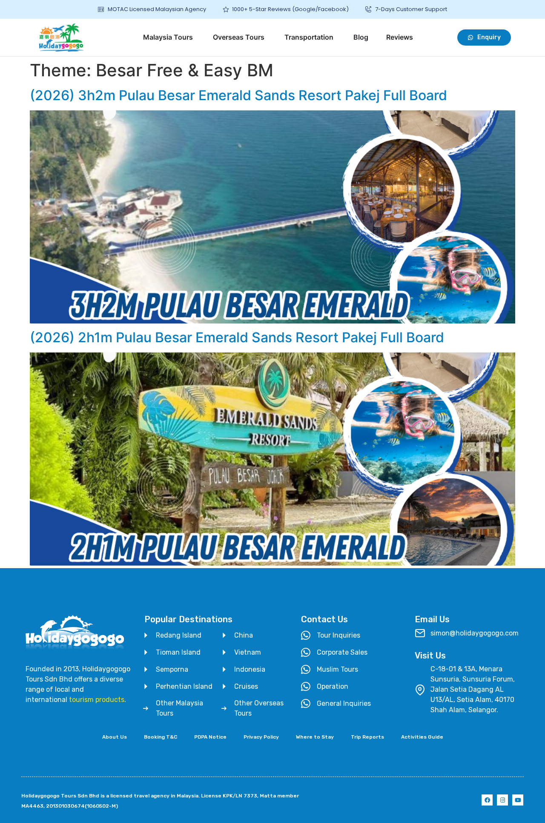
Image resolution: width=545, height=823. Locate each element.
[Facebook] (487, 800)
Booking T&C (160, 737)
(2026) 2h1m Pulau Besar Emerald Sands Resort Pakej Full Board (237, 337)
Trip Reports (367, 737)
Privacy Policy (261, 737)
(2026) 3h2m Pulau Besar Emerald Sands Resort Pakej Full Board (238, 95)
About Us (114, 737)
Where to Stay (315, 737)
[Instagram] (502, 800)
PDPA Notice (210, 737)
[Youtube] (517, 800)
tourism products (96, 700)
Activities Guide (422, 737)
